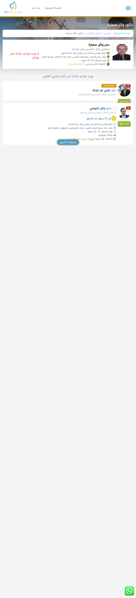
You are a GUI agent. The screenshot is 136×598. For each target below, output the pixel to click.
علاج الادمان (67, 53)
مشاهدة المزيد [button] (68, 142)
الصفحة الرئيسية (53, 8)
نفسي (107, 33)
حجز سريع (124, 101)
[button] (128, 8)
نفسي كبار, (78, 53)
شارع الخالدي (93, 33)
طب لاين (36, 8)
